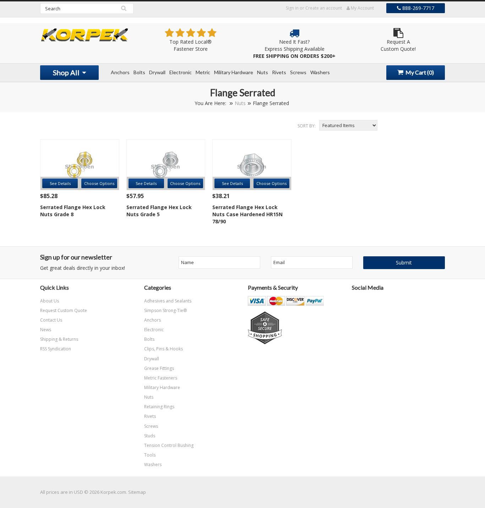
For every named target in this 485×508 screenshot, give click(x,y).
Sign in (292, 8)
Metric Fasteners (160, 378)
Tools (150, 455)
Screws (298, 72)
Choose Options (99, 183)
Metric (203, 72)
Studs (149, 436)
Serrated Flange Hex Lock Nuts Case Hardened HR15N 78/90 (247, 214)
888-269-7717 (417, 8)
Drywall (157, 72)
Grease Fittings (159, 368)
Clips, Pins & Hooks (163, 349)
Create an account (323, 8)
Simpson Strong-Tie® (165, 310)
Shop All (67, 72)
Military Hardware (233, 72)
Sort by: (307, 126)
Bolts (139, 72)
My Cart (419, 72)
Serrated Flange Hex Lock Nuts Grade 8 (72, 211)
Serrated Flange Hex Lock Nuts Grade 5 (159, 211)
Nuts (262, 72)
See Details (60, 183)
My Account (362, 8)
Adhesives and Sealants (167, 301)
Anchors (120, 72)
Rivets (279, 72)
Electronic (180, 72)
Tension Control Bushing (169, 445)
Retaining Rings (159, 407)
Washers (320, 72)
